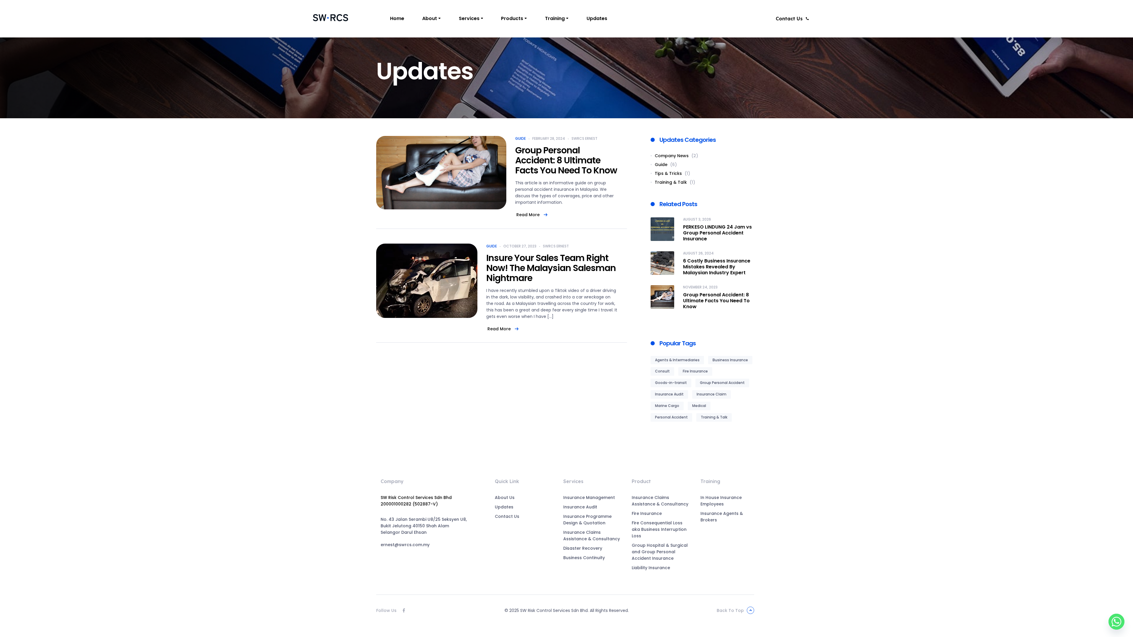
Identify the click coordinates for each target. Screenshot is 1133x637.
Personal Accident (671, 417)
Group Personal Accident (722, 382)
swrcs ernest (584, 138)
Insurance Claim (711, 394)
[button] (792, 18)
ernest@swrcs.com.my (405, 545)
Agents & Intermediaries (677, 359)
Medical (699, 405)
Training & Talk (714, 417)
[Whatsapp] (1116, 622)
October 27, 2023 (519, 246)
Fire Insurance (695, 371)
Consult (662, 371)
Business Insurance (730, 359)
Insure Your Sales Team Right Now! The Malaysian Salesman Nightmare (551, 268)
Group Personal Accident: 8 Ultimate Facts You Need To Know (566, 160)
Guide (520, 138)
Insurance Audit (669, 394)
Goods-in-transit (671, 382)
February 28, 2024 (548, 138)
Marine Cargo (667, 405)
